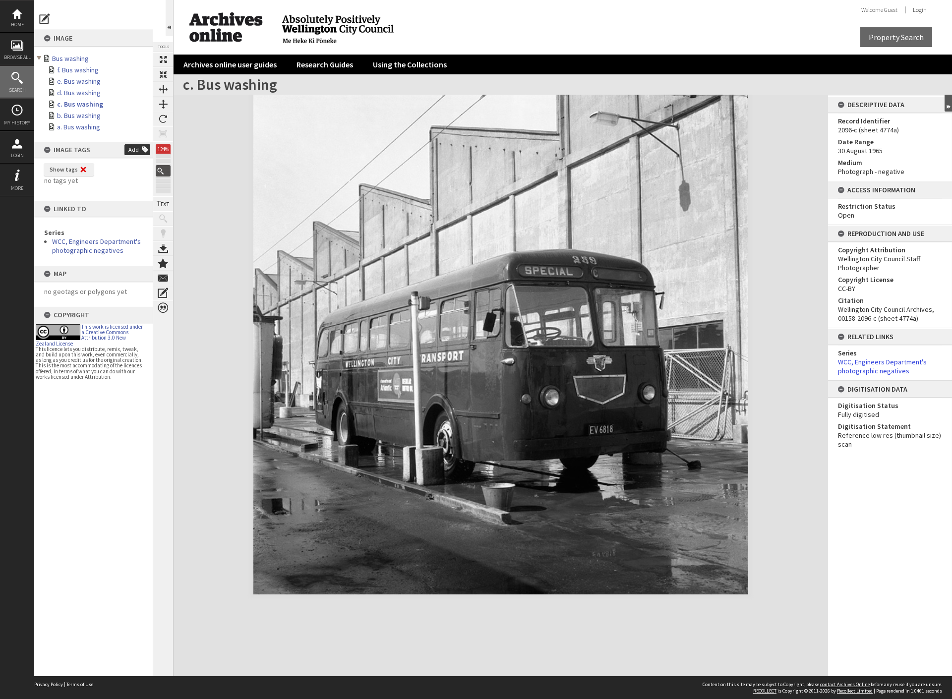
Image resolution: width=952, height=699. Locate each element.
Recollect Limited (855, 691)
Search (17, 90)
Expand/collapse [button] (948, 103)
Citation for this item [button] (163, 307)
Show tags (64, 169)
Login (17, 155)
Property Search (896, 37)
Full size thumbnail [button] (163, 59)
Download (163, 248)
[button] (163, 170)
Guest (890, 9)
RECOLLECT (764, 691)
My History (17, 122)
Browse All (17, 57)
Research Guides (325, 64)
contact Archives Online (845, 684)
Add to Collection (163, 263)
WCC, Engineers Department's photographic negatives (96, 246)
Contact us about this (163, 278)
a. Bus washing (78, 126)
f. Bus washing (78, 69)
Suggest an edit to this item (44, 18)
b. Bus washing (79, 115)
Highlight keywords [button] (163, 233)
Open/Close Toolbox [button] (169, 18)
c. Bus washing (80, 104)
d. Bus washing (79, 92)
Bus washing (70, 58)
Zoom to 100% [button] (163, 133)
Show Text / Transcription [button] (163, 203)
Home (17, 24)
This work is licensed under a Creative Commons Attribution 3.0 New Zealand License (89, 335)
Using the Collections (410, 64)
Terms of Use (79, 684)
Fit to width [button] (163, 89)
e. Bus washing (79, 81)
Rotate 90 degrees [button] (163, 119)
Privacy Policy (48, 684)
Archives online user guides (230, 64)
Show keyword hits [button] (163, 218)
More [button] (17, 188)
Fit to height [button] (163, 104)
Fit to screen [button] (163, 74)
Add (133, 149)
